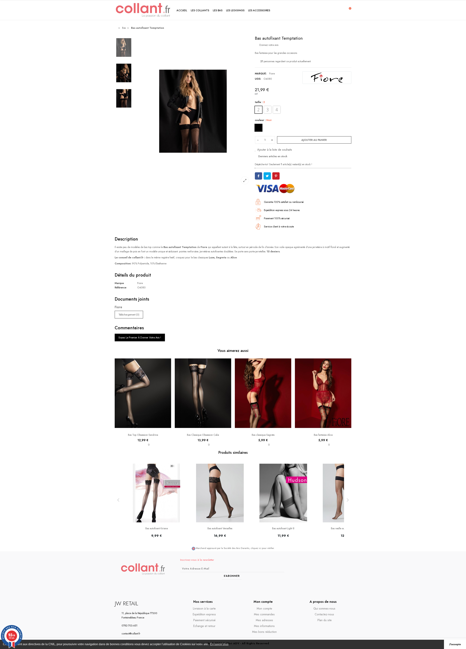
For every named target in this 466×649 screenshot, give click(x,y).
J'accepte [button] (455, 644)
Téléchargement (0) (129, 314)
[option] (193, 111)
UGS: (258, 79)
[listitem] (156, 500)
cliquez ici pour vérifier (262, 548)
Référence (120, 287)
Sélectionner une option (143, 428)
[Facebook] (334, 569)
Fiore (272, 73)
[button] (200, 10)
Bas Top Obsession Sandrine (143, 435)
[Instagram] (341, 569)
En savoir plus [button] (219, 644)
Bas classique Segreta (263, 435)
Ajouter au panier (314, 140)
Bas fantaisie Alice (323, 435)
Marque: (261, 73)
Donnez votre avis (268, 45)
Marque (119, 283)
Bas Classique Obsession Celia (203, 435)
